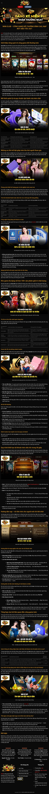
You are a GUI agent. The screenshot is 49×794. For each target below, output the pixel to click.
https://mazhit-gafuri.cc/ (33, 484)
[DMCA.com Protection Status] (20, 778)
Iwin (42, 768)
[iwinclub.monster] (24, 3)
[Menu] (1, 2)
